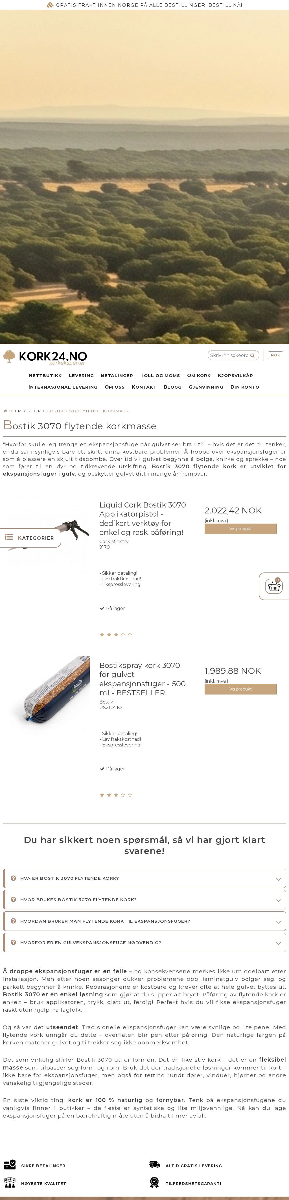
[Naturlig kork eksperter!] (84, 357)
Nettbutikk (45, 375)
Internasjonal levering (63, 387)
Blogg (173, 387)
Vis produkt (240, 528)
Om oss (115, 387)
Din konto (245, 387)
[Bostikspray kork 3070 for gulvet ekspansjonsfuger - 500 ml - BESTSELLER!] (48, 701)
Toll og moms (160, 375)
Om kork (199, 375)
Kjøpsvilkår (235, 375)
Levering (81, 375)
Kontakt (144, 387)
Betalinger (117, 375)
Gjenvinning (206, 387)
